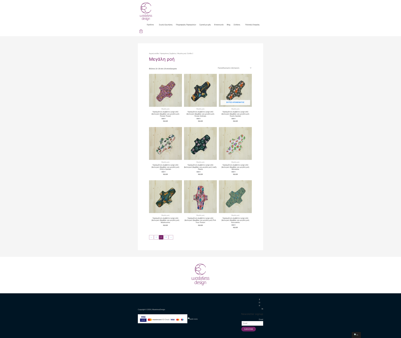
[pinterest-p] (261, 305)
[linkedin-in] (262, 309)
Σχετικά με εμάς (205, 25)
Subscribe (248, 329)
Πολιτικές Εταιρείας (252, 25)
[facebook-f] (261, 299)
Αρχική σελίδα (154, 53)
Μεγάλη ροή (181, 53)
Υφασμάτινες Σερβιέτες (168, 53)
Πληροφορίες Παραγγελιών (186, 25)
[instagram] (261, 302)
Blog (228, 25)
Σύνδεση (237, 25)
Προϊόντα (150, 25)
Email (261, 319)
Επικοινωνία (218, 25)
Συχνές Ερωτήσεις (166, 25)
